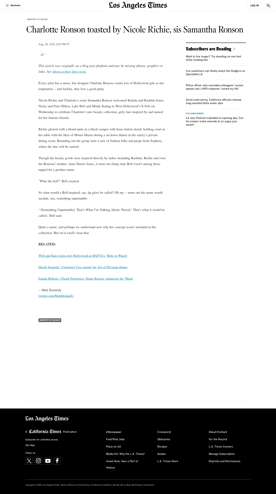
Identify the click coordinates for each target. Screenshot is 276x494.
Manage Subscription (222, 454)
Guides (161, 454)
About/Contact (218, 432)
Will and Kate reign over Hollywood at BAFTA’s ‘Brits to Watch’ (83, 255)
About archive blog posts (69, 71)
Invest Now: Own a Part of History (122, 464)
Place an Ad (113, 446)
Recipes (162, 446)
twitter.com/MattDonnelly (56, 295)
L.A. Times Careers (221, 446)
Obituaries (163, 439)
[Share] (42, 54)
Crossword (164, 432)
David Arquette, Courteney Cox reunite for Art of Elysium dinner (82, 267)
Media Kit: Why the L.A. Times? (125, 454)
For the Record (218, 439)
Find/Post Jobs (115, 439)
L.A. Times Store (167, 461)
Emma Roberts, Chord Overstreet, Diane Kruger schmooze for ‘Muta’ (85, 278)
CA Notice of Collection (101, 485)
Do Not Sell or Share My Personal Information (133, 485)
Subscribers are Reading (208, 48)
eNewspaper (114, 432)
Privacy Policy (83, 485)
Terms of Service (68, 485)
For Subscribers (195, 114)
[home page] (138, 5)
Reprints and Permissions (224, 461)
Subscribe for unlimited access (41, 440)
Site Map (30, 445)
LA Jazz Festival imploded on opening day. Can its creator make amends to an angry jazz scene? (214, 121)
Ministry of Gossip (37, 19)
